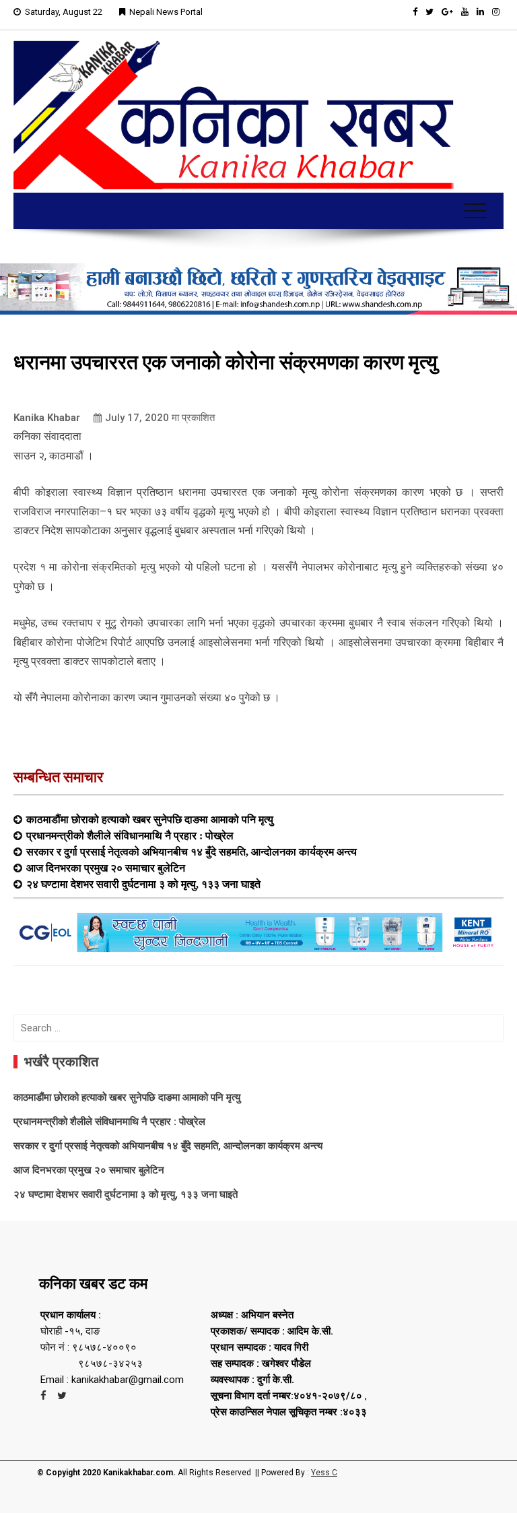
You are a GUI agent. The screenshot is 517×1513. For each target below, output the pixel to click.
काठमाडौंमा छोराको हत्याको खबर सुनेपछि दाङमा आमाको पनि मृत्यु (149, 819)
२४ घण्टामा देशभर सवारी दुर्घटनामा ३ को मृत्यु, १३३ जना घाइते (143, 883)
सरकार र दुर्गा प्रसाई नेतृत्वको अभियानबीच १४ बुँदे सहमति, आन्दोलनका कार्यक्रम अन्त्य (191, 851)
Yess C (324, 1472)
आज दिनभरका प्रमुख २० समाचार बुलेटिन (105, 867)
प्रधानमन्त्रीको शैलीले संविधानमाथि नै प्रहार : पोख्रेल (130, 835)
